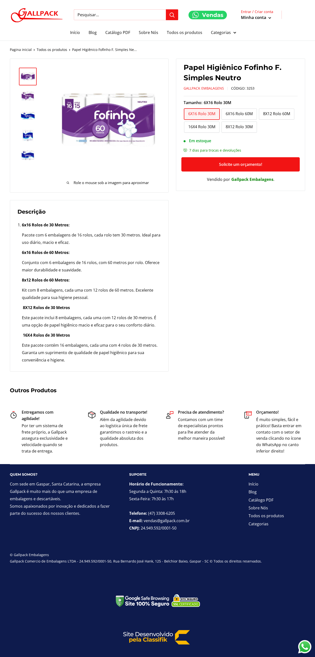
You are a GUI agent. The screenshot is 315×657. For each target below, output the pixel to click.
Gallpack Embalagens (204, 88)
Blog (93, 32)
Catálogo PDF (117, 32)
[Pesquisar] (172, 14)
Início (75, 32)
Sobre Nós (148, 32)
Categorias (221, 32)
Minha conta (254, 17)
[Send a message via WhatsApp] (305, 647)
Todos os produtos (184, 32)
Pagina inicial (21, 49)
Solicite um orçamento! (240, 164)
